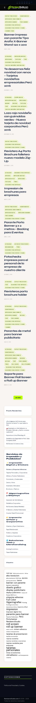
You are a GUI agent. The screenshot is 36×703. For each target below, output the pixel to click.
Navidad (7, 103)
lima (20, 612)
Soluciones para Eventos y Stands (15, 28)
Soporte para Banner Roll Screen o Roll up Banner (17, 377)
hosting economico (12, 605)
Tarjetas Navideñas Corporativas (14, 65)
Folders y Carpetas (12, 533)
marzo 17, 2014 (8, 385)
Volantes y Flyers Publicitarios (15, 526)
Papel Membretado (12, 529)
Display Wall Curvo (11, 595)
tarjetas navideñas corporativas (16, 641)
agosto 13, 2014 (8, 299)
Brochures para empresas (22, 172)
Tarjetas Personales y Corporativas (16, 473)
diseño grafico (18, 97)
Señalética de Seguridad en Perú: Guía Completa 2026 (17, 439)
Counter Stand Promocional (14, 513)
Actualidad (8, 56)
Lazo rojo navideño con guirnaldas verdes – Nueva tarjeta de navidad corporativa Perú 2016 (17, 121)
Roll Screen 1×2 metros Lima (14, 444)
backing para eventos (11, 580)
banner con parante (15, 583)
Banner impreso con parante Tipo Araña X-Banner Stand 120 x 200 (16, 39)
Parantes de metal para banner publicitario (17, 334)
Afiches (26, 573)
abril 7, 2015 (7, 237)
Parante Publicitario (12, 617)
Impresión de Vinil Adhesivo (14, 500)
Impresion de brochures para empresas (15, 192)
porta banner (24, 22)
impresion (12, 609)
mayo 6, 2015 (7, 199)
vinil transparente (23, 655)
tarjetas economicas (12, 636)
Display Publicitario (11, 16)
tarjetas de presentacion (16, 634)
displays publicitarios (13, 593)
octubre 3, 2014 (8, 274)
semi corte (9, 629)
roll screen (15, 364)
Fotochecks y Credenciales (14, 479)
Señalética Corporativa (13, 503)
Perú (25, 59)
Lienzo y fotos (10, 482)
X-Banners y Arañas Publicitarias (16, 510)
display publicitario (15, 590)
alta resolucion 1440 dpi (13, 578)
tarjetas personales (13, 649)
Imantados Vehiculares (13, 486)
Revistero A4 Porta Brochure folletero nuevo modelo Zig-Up (17, 156)
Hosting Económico (12, 549)
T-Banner (7, 327)
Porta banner (11, 619)
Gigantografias (24, 16)
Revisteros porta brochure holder (16, 293)
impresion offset (10, 178)
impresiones (8, 59)
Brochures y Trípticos (12, 489)
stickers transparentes (12, 631)
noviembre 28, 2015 (9, 134)
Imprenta (8, 175)
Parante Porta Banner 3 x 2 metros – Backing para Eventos (16, 227)
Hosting (24, 602)
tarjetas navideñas (12, 639)
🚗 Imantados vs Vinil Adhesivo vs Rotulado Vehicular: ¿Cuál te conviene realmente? (17, 430)
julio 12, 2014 (7, 342)
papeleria (18, 59)
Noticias (15, 103)
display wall (24, 592)
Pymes (15, 181)
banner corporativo (12, 585)
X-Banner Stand (9, 31)
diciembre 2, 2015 (8, 90)
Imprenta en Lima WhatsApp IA (15, 435)
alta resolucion (12, 576)
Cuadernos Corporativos (13, 536)
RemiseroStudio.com (11, 699)
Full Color (11, 600)
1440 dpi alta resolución (18, 573)
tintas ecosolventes (13, 653)
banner (19, 580)
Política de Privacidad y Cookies (14, 685)
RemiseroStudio (13, 621)
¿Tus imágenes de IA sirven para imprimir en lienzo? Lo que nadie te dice (17, 423)
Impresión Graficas (20, 56)
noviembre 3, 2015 (8, 165)
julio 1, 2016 (7, 49)
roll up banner (14, 627)
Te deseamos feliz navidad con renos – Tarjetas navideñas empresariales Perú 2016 (18, 77)
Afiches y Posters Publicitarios (15, 476)
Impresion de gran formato (13, 19)
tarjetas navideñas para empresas (14, 644)
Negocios (22, 358)
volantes (8, 657)
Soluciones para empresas (12, 25)
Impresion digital (10, 212)
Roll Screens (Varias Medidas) (15, 506)
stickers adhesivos (20, 629)
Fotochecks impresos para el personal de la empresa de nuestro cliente (16, 263)
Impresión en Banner (11, 22)
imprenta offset (23, 607)
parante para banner (17, 614)
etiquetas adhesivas (14, 597)
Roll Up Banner (26, 364)
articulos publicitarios (21, 244)
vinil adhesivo (11, 655)
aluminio (25, 578)
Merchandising (9, 247)
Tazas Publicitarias (11, 552)
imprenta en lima (11, 607)
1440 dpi (9, 573)
